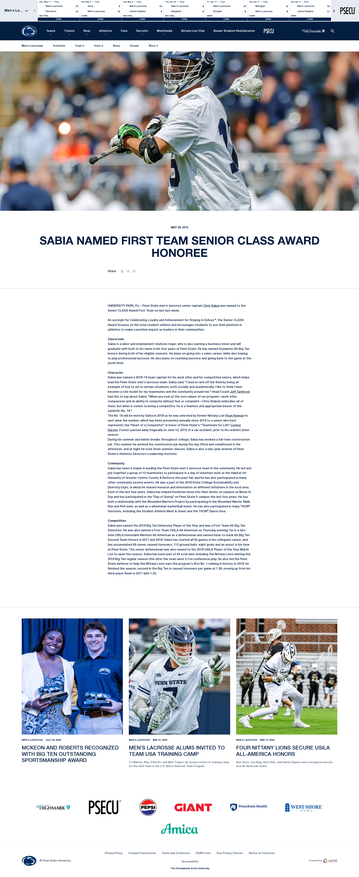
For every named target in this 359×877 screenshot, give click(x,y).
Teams (50, 31)
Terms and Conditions (176, 853)
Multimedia (164, 31)
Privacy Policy (113, 853)
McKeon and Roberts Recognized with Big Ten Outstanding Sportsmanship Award (70, 754)
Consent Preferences (142, 853)
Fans (124, 31)
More (152, 46)
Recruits (142, 31)
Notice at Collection (262, 853)
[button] (334, 10)
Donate (134, 47)
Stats (97, 46)
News (116, 46)
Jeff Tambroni (240, 392)
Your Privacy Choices (229, 853)
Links (59, 19)
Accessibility (190, 861)
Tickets (69, 31)
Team (78, 46)
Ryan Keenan (234, 416)
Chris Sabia (211, 306)
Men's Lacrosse (32, 740)
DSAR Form (203, 853)
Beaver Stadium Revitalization (234, 31)
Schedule (59, 46)
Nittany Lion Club (193, 31)
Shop (86, 31)
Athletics (105, 31)
